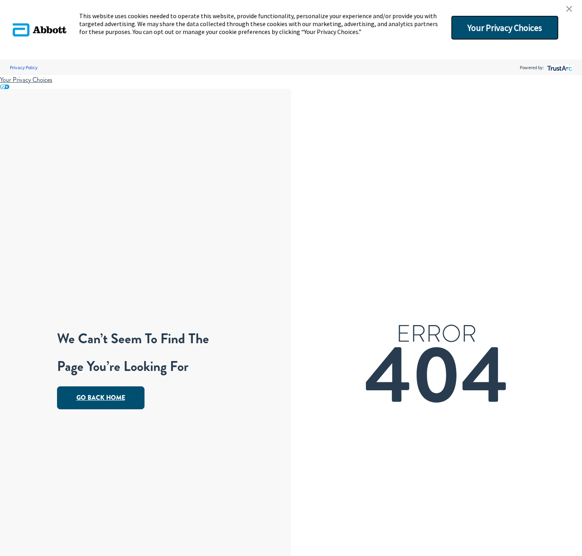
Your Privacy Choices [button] (505, 27)
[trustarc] (559, 67)
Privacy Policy (24, 67)
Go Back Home (100, 397)
